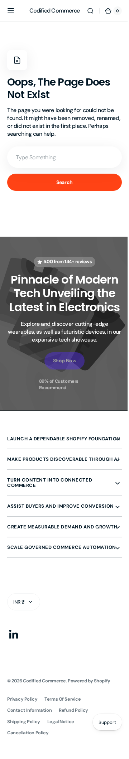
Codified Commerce (44, 711)
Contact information (29, 741)
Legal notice (60, 752)
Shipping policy (23, 752)
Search (62, 182)
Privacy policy (22, 730)
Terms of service (62, 730)
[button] (11, 11)
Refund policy (73, 741)
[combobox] (61, 157)
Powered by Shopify (89, 711)
